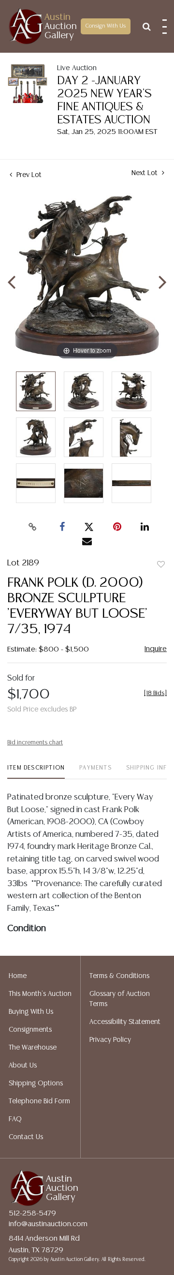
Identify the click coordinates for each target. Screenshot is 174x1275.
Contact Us (26, 1137)
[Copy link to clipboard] (33, 527)
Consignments (30, 1029)
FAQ (15, 1119)
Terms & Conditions (119, 976)
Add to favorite (161, 565)
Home (18, 976)
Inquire (156, 648)
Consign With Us (106, 26)
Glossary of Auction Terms (119, 999)
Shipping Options (36, 1083)
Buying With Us (31, 1011)
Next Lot (145, 173)
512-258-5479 (32, 1213)
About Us (23, 1065)
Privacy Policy (110, 1040)
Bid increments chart (35, 742)
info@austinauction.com (48, 1224)
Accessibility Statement (124, 1022)
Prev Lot (28, 175)
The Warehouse (33, 1047)
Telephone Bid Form (39, 1101)
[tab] (36, 772)
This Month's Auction (40, 994)
